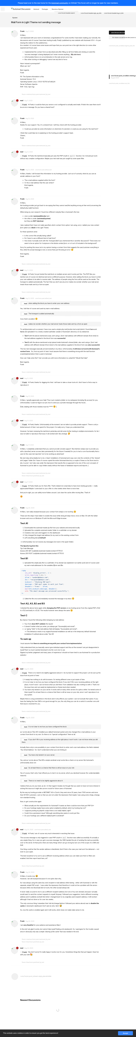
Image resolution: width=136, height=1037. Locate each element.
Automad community (59, 3)
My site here (75, 54)
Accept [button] (125, 1033)
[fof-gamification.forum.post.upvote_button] (67, 91)
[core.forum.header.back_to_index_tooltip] (3, 9)
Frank (24, 105)
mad (25, 303)
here (92, 329)
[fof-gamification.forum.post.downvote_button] (72, 91)
